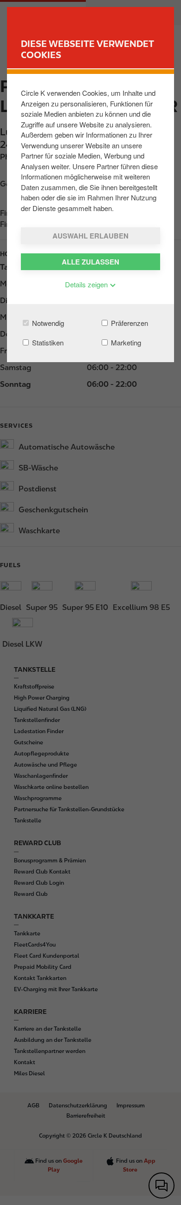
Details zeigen (87, 284)
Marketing (125, 342)
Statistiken (47, 342)
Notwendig (47, 323)
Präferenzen (128, 323)
